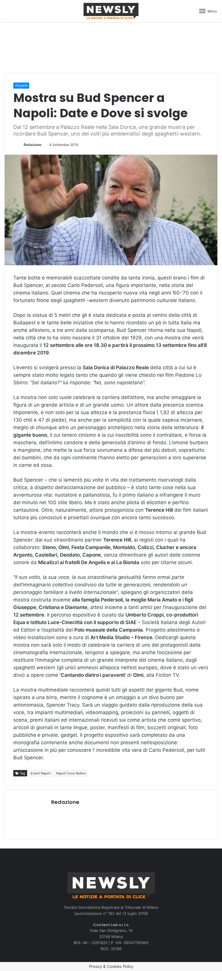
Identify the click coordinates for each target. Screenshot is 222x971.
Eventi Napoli (41, 773)
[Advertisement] (111, 47)
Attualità (21, 85)
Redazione (32, 144)
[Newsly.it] (111, 11)
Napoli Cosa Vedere (71, 773)
